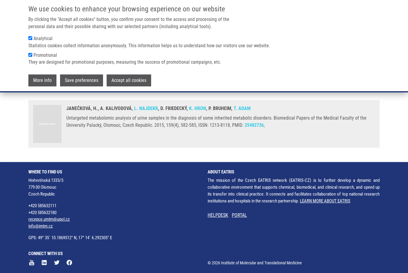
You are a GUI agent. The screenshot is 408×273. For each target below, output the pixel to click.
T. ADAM (242, 108)
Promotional (45, 55)
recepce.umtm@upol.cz (49, 219)
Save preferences (81, 80)
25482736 (254, 125)
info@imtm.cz (40, 226)
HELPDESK (218, 215)
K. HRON (197, 108)
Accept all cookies (128, 80)
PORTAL (239, 215)
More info (42, 80)
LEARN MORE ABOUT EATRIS (325, 201)
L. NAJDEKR (146, 108)
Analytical (43, 38)
